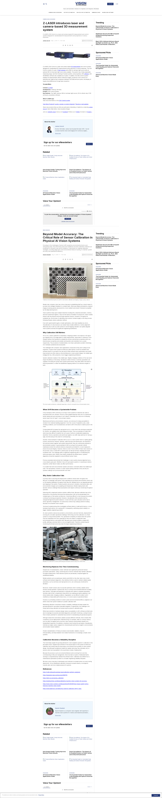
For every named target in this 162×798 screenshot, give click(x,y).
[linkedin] (65, 45)
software (86, 74)
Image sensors (46, 230)
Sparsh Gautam (47, 254)
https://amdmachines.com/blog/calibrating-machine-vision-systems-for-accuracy (65, 692)
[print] (92, 45)
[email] (72, 45)
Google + (89, 112)
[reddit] (70, 45)
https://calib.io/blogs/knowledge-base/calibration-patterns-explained (61, 684)
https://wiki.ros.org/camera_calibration (53, 689)
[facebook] (63, 45)
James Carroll (46, 40)
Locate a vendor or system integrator (65, 104)
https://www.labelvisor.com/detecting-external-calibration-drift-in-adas (62, 700)
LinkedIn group (52, 112)
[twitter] (67, 45)
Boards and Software (107, 12)
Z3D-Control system (64, 100)
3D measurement (75, 66)
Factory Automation (69, 12)
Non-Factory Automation (83, 12)
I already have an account (67, 221)
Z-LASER (50, 87)
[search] (46, 4)
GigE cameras (62, 70)
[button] (44, 4)
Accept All (156, 795)
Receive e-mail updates (82, 104)
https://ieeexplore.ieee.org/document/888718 (55, 686)
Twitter (78, 112)
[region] (68, 208)
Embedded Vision (96, 12)
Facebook (65, 112)
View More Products (48, 104)
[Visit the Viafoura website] (89, 211)
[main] (81, 795)
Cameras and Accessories (55, 12)
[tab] (46, 205)
